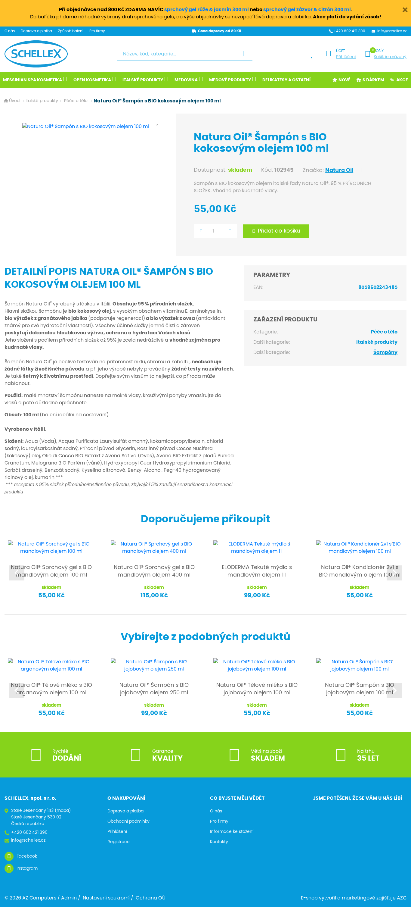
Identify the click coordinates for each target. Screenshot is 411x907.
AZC (401, 898)
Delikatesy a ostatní (286, 80)
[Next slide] (394, 572)
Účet (340, 51)
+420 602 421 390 (349, 31)
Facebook (27, 856)
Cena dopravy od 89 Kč (219, 31)
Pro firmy (97, 31)
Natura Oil (339, 170)
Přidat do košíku (279, 231)
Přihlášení (346, 57)
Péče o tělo (76, 101)
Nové (344, 80)
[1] (245, 54)
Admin (69, 898)
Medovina (186, 80)
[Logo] (36, 53)
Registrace (118, 842)
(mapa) (63, 810)
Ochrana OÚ (150, 898)
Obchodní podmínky (128, 821)
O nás (10, 31)
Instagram (27, 868)
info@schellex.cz (28, 840)
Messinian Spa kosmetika (32, 80)
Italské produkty (142, 80)
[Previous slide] (16, 572)
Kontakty (219, 842)
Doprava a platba (36, 31)
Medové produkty (230, 80)
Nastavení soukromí (106, 898)
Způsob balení (70, 31)
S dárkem (373, 80)
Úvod (14, 101)
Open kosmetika (92, 80)
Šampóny (385, 352)
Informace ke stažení (231, 832)
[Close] (404, 9)
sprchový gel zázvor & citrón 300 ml (307, 9)
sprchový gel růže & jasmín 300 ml (206, 9)
